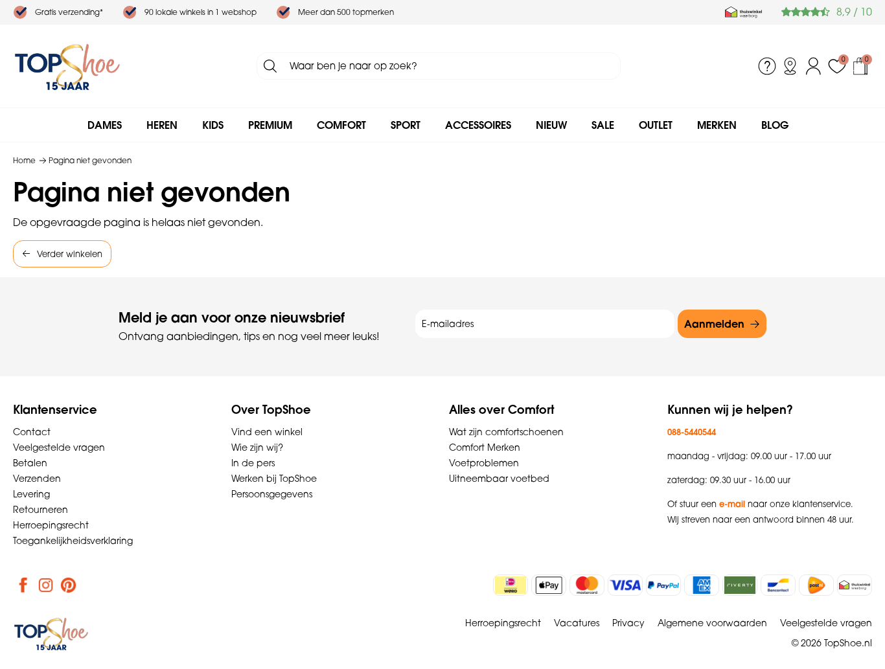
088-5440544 (691, 432)
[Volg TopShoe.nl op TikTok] (91, 584)
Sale (603, 125)
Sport (405, 125)
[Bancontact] (778, 585)
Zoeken (270, 66)
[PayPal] (663, 585)
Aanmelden (714, 323)
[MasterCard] (586, 585)
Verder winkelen (69, 254)
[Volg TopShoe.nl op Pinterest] (68, 584)
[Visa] (625, 585)
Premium (270, 125)
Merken (717, 125)
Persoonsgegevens (271, 494)
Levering (31, 494)
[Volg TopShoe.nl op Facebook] (23, 584)
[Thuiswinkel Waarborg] (743, 12)
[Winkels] (790, 66)
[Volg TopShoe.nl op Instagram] (46, 584)
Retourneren (40, 510)
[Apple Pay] (548, 585)
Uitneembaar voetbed (499, 478)
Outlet (655, 125)
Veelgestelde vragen (59, 447)
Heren (162, 125)
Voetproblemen (484, 463)
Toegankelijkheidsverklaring (73, 541)
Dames (104, 125)
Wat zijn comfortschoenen (506, 432)
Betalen (30, 463)
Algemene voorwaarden (712, 623)
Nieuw (551, 125)
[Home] (67, 66)
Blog (774, 125)
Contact (32, 432)
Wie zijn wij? (257, 447)
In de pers (253, 463)
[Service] (767, 66)
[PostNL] (816, 585)
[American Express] (701, 585)
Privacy (628, 623)
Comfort (341, 125)
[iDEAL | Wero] (510, 585)
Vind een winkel (267, 432)
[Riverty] (739, 585)
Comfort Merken (484, 447)
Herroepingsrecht (51, 525)
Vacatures (576, 623)
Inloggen (813, 66)
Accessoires (478, 125)
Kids (213, 125)
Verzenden (37, 478)
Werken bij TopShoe (274, 478)
